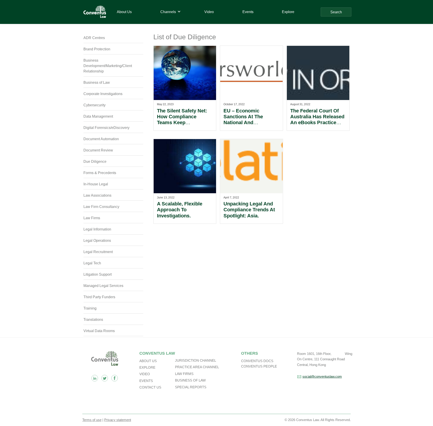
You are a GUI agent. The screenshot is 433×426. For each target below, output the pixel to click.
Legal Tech (92, 263)
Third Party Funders (99, 297)
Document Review (98, 150)
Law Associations (97, 195)
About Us (148, 361)
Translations (93, 319)
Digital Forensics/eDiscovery (106, 128)
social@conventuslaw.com (322, 376)
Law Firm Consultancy (101, 207)
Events (146, 381)
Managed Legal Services (103, 286)
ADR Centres (94, 38)
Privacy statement (117, 420)
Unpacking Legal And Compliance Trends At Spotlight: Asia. (249, 210)
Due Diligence (94, 161)
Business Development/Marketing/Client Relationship (107, 65)
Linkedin (94, 378)
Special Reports (190, 387)
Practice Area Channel (197, 367)
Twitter (104, 378)
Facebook (114, 378)
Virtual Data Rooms (99, 331)
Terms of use (91, 420)
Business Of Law (190, 380)
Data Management (98, 116)
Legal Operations (97, 240)
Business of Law (96, 82)
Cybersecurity (94, 105)
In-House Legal (95, 184)
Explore (147, 367)
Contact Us (150, 387)
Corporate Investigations (102, 94)
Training (90, 308)
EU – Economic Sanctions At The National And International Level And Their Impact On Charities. (250, 125)
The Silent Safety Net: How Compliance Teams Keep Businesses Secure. (182, 119)
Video (144, 374)
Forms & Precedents (99, 173)
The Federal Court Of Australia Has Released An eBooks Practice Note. (317, 119)
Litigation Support (97, 274)
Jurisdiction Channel (195, 360)
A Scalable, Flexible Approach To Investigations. (179, 210)
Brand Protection (96, 49)
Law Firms (91, 218)
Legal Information (97, 229)
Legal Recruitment (98, 252)
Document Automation (101, 139)
